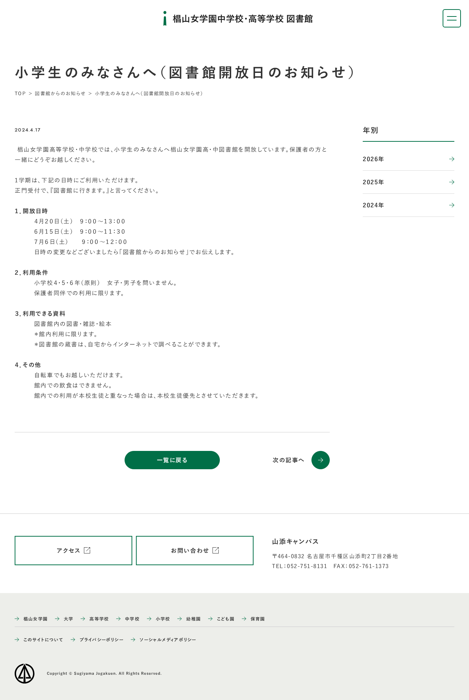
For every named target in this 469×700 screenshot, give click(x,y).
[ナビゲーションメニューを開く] (452, 18)
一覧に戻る (172, 460)
